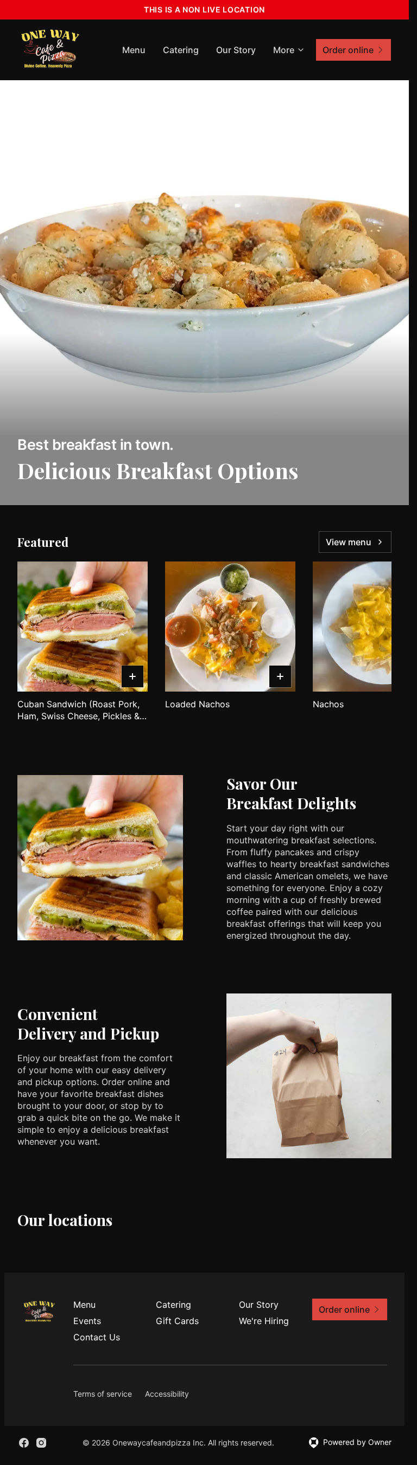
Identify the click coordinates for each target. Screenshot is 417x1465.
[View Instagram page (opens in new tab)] (41, 1442)
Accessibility (167, 1393)
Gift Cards (177, 1320)
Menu (134, 49)
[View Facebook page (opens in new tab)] (23, 1442)
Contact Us (96, 1337)
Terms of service (102, 1393)
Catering (181, 49)
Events (87, 1320)
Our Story (236, 49)
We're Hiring (264, 1320)
